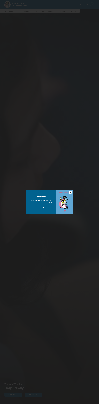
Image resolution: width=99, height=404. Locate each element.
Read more (41, 207)
